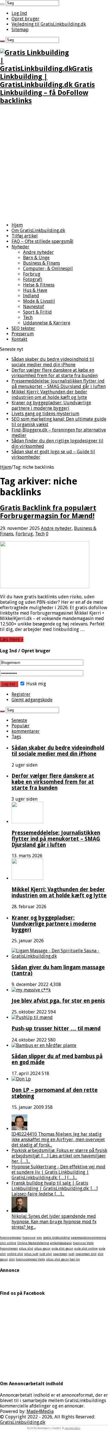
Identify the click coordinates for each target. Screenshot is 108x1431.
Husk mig (35, 683)
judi (71, 1254)
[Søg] (2, 4)
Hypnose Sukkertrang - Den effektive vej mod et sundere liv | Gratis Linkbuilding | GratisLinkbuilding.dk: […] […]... (58, 1172)
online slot (15, 1254)
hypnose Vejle (83, 1243)
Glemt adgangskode (32, 699)
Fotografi (32, 279)
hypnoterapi (9, 1248)
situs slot (26, 1248)
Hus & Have (35, 290)
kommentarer (26, 731)
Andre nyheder (38, 252)
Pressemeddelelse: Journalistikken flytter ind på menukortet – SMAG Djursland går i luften (59, 383)
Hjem (17, 225)
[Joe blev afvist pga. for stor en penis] (31, 990)
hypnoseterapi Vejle (30, 1259)
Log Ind (19, 13)
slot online (8, 1243)
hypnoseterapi (10, 1238)
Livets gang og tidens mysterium (45, 413)
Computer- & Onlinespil (48, 268)
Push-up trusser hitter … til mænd (56, 1029)
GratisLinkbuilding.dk (22, 1422)
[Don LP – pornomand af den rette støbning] (21, 1079)
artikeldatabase (61, 1243)
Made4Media (40, 1411)
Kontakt (19, 339)
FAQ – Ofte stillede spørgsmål (42, 241)
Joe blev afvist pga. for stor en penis (58, 1001)
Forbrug (31, 274)
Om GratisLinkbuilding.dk (38, 230)
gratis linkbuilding (56, 1238)
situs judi (31, 1254)
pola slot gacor (62, 1248)
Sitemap (20, 29)
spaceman (60, 1254)
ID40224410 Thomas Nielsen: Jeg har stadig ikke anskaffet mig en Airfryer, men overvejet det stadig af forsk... (58, 1139)
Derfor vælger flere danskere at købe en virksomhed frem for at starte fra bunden (55, 372)
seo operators (72, 1428)
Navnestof (33, 306)
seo (39, 1238)
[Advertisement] (54, 164)
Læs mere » (11, 639)
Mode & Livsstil (39, 301)
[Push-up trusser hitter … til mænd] (32, 1017)
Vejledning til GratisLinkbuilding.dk (49, 24)
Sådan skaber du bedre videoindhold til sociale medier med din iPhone (53, 362)
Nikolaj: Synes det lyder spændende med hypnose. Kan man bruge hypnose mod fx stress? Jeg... (54, 1222)
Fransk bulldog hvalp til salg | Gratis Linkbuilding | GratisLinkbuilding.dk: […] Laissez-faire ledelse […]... (55, 1188)
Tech (28, 317)
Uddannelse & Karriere (46, 323)
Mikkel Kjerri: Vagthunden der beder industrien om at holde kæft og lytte (49, 394)
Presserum (23, 334)
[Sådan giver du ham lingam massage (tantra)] (60, 956)
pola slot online (86, 1248)
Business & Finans (41, 263)
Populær (21, 726)
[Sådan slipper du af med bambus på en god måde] (44, 1045)
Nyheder (20, 247)
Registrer (21, 694)
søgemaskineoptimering (88, 1238)
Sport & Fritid (37, 312)
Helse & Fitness (38, 285)
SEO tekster (23, 328)
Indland (31, 295)
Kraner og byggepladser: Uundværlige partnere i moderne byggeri (51, 405)
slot (12, 1259)
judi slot (45, 1254)
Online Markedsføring (33, 1243)
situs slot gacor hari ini (63, 1259)
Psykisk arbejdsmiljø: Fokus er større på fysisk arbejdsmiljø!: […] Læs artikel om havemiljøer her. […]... (59, 1156)
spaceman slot (85, 1254)
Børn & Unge (36, 257)
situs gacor (42, 1248)
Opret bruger (25, 18)
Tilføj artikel (25, 236)
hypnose (28, 1238)
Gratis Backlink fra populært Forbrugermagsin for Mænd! (48, 512)
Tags (16, 736)
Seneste (19, 720)
